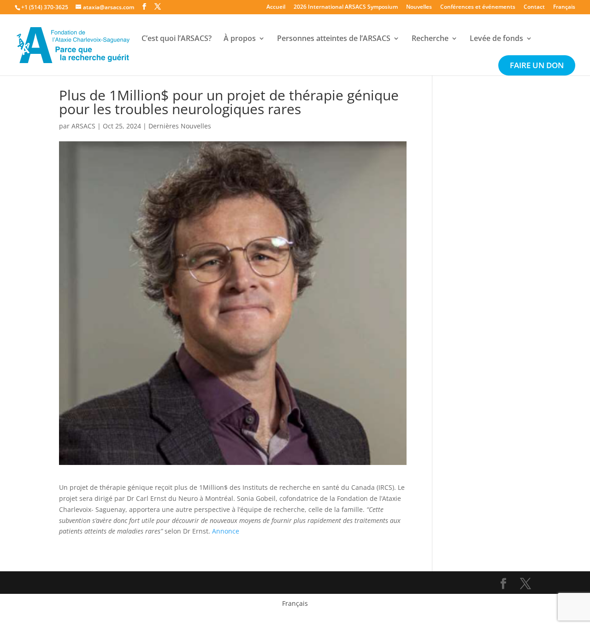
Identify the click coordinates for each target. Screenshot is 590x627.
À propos (240, 39)
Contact (534, 7)
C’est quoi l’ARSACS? (177, 39)
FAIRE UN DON (537, 66)
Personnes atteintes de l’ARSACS (333, 39)
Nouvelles (419, 7)
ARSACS (83, 126)
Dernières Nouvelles (179, 126)
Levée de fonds (496, 39)
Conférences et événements (477, 7)
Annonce (225, 531)
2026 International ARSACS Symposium (346, 7)
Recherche (430, 39)
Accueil (275, 7)
